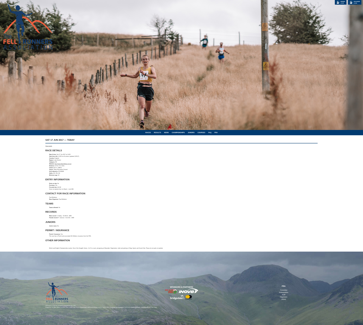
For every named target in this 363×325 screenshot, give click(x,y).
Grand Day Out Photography (116, 307)
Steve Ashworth (144, 307)
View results (48, 146)
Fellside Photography (135, 307)
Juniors (191, 132)
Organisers (283, 297)
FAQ (209, 132)
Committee (283, 290)
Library (283, 299)
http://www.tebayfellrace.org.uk (63, 164)
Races (148, 132)
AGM (283, 294)
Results (157, 132)
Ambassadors (283, 292)
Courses (201, 132)
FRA (216, 132)
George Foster (83, 307)
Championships (178, 132)
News (166, 132)
